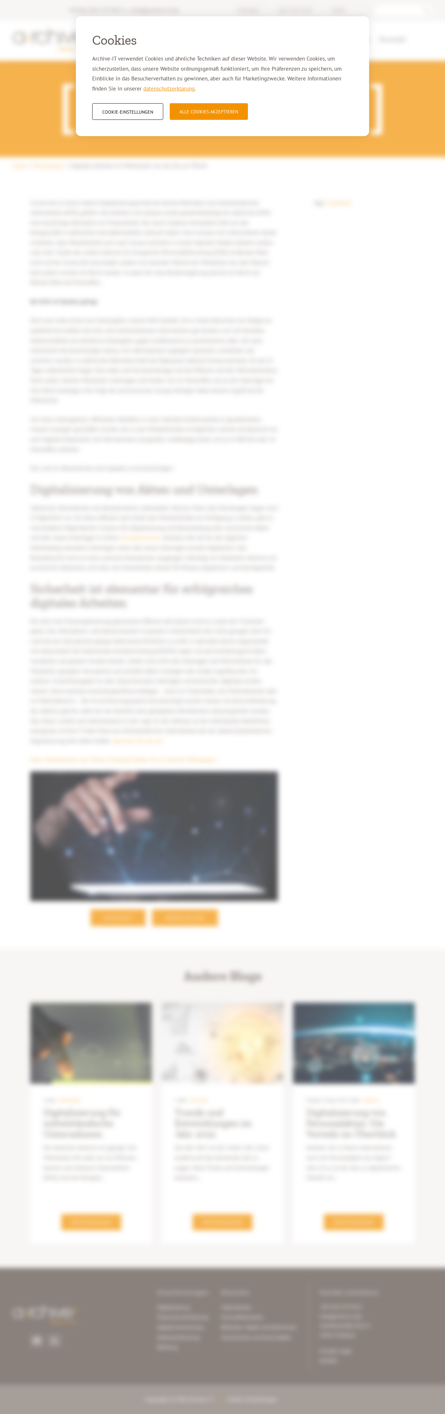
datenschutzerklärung (168, 88)
